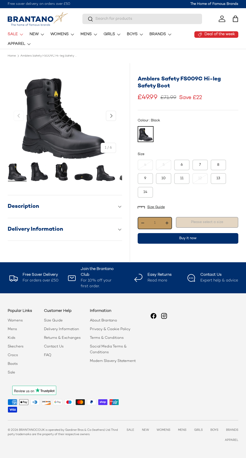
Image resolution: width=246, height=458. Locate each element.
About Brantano (103, 320)
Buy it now (188, 238)
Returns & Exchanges (62, 338)
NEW (145, 430)
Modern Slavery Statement (113, 361)
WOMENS (163, 430)
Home (12, 56)
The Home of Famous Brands (214, 4)
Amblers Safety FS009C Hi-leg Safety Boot (49, 56)
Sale (11, 372)
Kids (11, 338)
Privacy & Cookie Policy (110, 329)
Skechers (16, 346)
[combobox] (142, 19)
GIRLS (198, 430)
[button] (235, 18)
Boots (13, 364)
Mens (12, 329)
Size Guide (156, 207)
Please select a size (207, 222)
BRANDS (232, 430)
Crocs (13, 355)
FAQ (47, 355)
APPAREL (231, 440)
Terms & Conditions (107, 338)
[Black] (146, 134)
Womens (15, 320)
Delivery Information (61, 329)
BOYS (214, 430)
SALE (130, 430)
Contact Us (54, 346)
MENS (182, 430)
